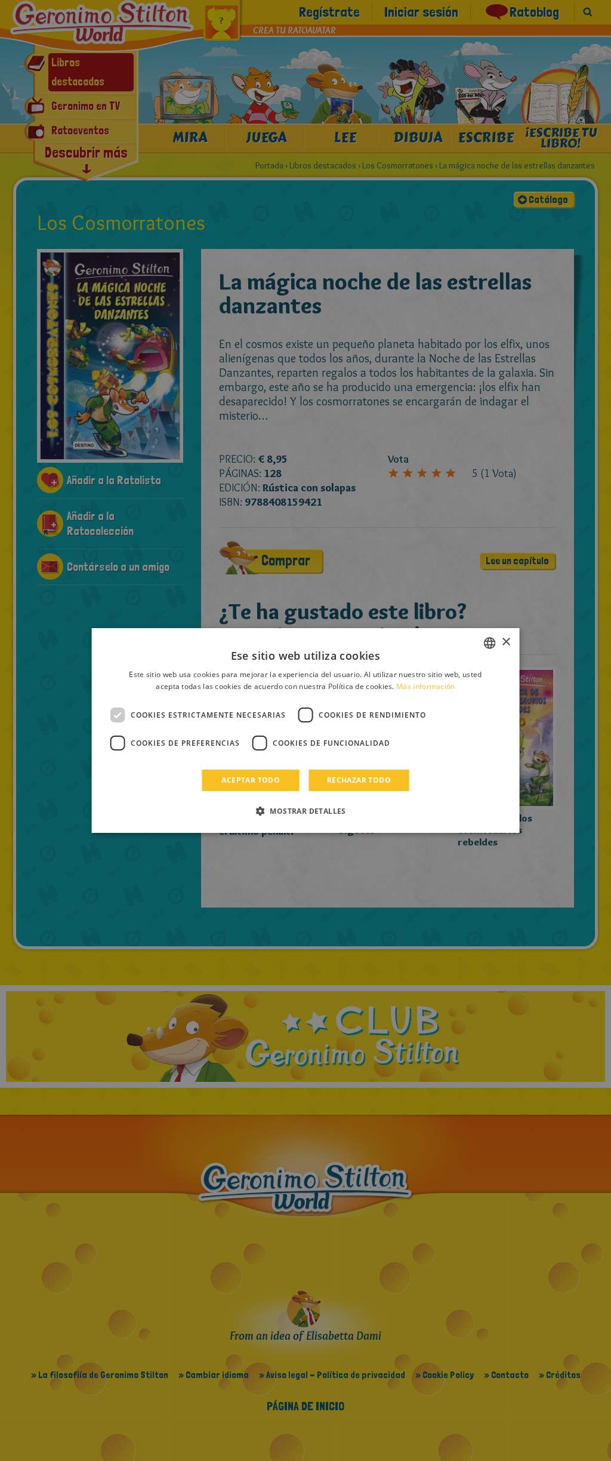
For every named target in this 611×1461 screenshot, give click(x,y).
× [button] (505, 642)
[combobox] (489, 643)
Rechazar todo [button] (359, 780)
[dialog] (306, 730)
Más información (425, 686)
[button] (305, 811)
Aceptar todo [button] (250, 780)
